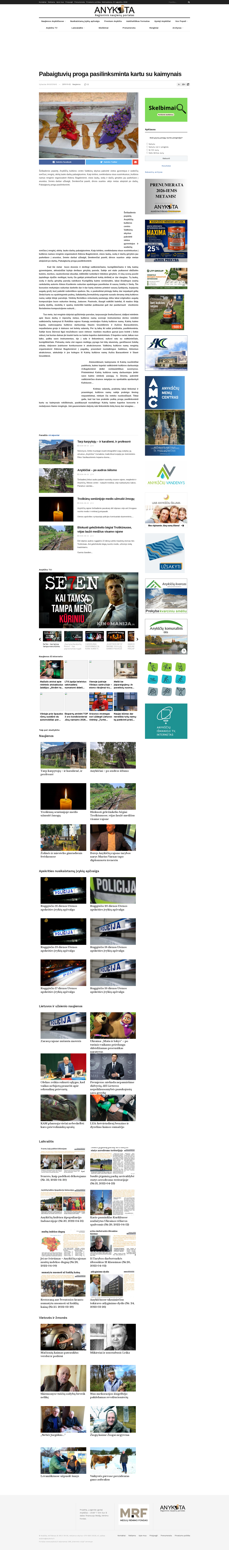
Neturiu (152, 144)
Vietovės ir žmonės (53, 1318)
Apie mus (60, 2)
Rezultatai (166, 166)
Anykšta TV (51, 28)
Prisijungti (69, 2)
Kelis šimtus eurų (156, 153)
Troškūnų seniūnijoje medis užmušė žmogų (105, 498)
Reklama (51, 2)
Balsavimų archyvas (153, 172)
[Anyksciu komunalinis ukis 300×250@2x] (166, 636)
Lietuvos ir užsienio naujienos (60, 1006)
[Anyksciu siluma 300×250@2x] (166, 510)
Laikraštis (46, 1141)
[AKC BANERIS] (166, 353)
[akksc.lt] (166, 679)
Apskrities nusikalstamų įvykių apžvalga (69, 871)
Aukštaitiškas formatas (138, 21)
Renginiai (153, 28)
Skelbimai (103, 28)
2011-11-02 (66, 84)
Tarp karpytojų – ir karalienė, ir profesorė (104, 441)
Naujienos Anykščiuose (52, 21)
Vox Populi (180, 21)
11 (93, 474)
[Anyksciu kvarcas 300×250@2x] (166, 596)
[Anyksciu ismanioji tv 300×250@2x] (166, 721)
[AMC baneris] (165, 416)
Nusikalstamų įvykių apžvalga (85, 21)
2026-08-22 (84, 474)
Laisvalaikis (77, 28)
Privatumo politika (93, 2)
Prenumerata (79, 2)
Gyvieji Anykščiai (162, 21)
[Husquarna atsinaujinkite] (166, 312)
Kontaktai (42, 2)
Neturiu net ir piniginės (159, 147)
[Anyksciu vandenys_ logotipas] (166, 474)
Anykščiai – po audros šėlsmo (97, 470)
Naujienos (76, 84)
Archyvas (177, 28)
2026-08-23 (84, 446)
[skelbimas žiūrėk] (166, 109)
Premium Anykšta (113, 21)
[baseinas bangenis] (165, 553)
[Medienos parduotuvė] (166, 278)
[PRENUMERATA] (166, 196)
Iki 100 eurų (154, 150)
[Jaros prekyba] (166, 241)
